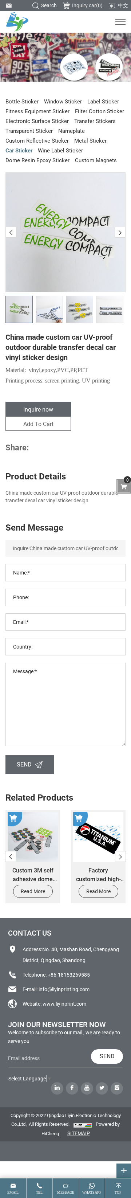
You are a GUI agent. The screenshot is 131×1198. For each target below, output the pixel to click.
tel (39, 1192)
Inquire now (38, 409)
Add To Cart (38, 424)
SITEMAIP (78, 1133)
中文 (123, 5)
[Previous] (10, 232)
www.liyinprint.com (64, 1003)
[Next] (120, 232)
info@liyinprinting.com (64, 989)
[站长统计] (83, 1124)
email (13, 1192)
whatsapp (92, 1192)
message (65, 1192)
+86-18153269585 (69, 974)
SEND (24, 764)
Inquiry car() (87, 5)
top (118, 1192)
